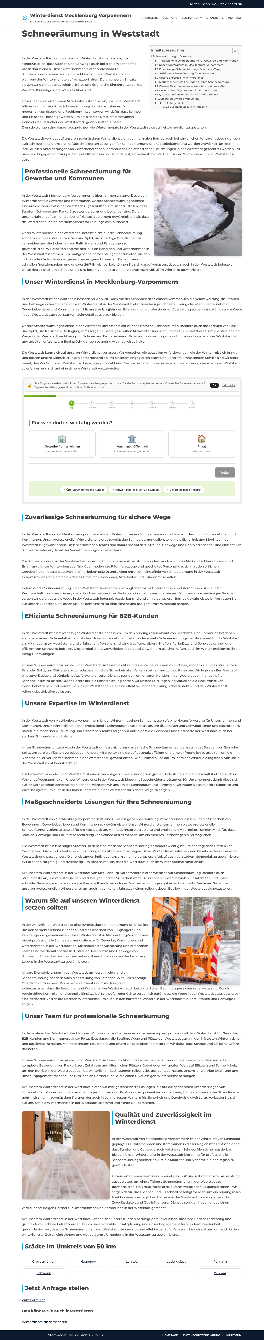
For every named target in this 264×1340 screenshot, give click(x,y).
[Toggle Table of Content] (233, 50)
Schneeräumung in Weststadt (174, 56)
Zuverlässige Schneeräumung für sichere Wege (190, 69)
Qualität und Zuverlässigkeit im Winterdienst (188, 94)
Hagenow (88, 1261)
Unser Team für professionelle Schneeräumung (189, 90)
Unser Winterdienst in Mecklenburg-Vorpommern (191, 64)
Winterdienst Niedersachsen (44, 1322)
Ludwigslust (176, 1261)
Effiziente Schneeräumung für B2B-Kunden (187, 73)
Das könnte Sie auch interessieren (188, 107)
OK (214, 385)
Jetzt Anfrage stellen (173, 103)
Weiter (225, 472)
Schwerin (44, 1273)
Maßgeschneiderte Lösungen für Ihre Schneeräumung (194, 81)
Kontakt (234, 18)
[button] (201, 17)
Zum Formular (33, 1300)
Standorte (215, 18)
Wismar (220, 1273)
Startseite (150, 18)
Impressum (233, 1335)
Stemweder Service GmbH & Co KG (75, 1335)
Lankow (132, 1261)
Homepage (170, 1335)
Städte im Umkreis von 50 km (179, 98)
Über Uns (170, 18)
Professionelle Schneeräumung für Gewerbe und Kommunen (198, 60)
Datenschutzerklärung (201, 1335)
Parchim (220, 1261)
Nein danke (228, 385)
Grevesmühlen (43, 1261)
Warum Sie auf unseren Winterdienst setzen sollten (192, 86)
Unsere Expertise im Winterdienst (181, 77)
